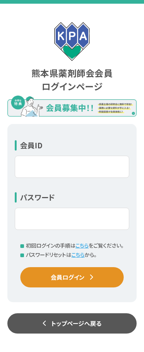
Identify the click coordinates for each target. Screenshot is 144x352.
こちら (82, 245)
